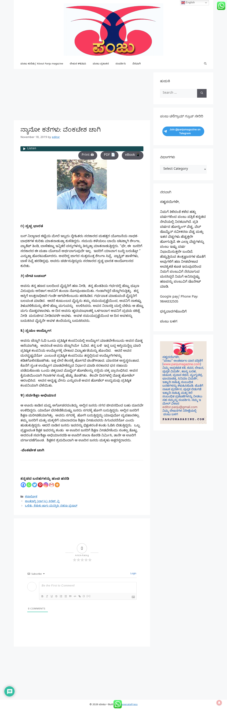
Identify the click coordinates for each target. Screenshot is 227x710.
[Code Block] (75, 596)
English (190, 2)
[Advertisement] (82, 95)
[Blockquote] (70, 596)
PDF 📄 (109, 155)
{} (84, 596)
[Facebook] (23, 484)
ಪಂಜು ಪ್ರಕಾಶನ (101, 64)
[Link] (79, 596)
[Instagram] (45, 484)
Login (133, 574)
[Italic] (47, 596)
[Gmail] (51, 484)
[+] (88, 596)
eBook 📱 (132, 155)
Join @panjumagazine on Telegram (185, 131)
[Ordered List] (61, 596)
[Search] (202, 93)
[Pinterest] (40, 484)
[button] (205, 64)
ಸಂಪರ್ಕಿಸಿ (120, 64)
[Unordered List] (65, 596)
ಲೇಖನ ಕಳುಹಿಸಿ (78, 64)
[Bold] (42, 596)
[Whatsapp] (28, 484)
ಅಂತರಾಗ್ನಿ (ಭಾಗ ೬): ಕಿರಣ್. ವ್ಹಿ (42, 502)
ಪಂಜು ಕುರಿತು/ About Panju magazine (41, 64)
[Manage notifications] (219, 702)
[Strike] (56, 596)
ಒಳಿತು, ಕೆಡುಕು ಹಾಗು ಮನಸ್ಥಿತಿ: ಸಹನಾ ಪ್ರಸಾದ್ (51, 506)
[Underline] (51, 596)
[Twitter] (34, 484)
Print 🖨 (88, 155)
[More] (57, 484)
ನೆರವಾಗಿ (136, 64)
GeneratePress (129, 705)
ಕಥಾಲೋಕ (31, 497)
